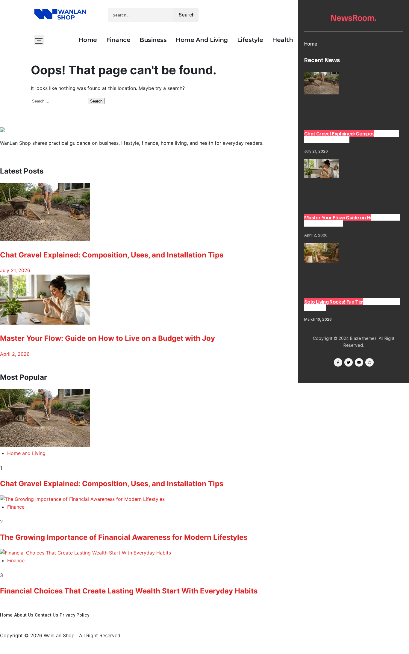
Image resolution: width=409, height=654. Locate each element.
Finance (118, 39)
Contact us (46, 615)
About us (23, 615)
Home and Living (202, 39)
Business (153, 39)
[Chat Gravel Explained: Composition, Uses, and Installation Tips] (321, 84)
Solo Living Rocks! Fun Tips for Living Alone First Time (352, 304)
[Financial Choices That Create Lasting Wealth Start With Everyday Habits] (204, 553)
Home (310, 43)
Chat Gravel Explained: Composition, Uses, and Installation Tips (351, 136)
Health (282, 39)
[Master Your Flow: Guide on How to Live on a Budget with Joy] (321, 170)
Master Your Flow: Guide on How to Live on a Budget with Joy (352, 220)
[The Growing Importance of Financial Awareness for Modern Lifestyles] (204, 499)
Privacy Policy (74, 615)
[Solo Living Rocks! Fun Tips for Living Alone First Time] (321, 254)
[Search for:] (141, 15)
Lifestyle (250, 39)
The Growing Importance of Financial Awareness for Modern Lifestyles (123, 537)
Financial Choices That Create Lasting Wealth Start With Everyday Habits (128, 591)
